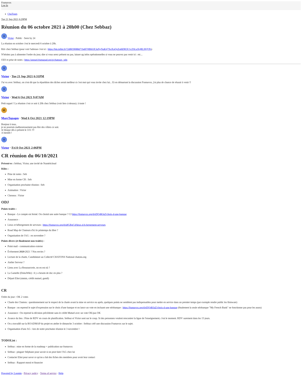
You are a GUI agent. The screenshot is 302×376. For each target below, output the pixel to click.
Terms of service (48, 373)
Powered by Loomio (11, 373)
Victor (11, 38)
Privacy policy (31, 373)
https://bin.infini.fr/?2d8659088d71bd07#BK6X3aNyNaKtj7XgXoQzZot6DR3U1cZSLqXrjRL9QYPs (99, 49)
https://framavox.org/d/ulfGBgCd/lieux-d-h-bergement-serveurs (74, 225)
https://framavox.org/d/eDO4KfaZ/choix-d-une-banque (99, 214)
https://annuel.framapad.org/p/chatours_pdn (45, 59)
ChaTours (12, 14)
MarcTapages (10, 118)
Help (61, 373)
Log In (4, 5)
